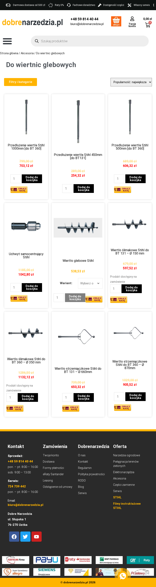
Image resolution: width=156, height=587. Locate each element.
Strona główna (9, 53)
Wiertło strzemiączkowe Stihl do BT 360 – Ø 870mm (129, 365)
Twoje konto (132, 25)
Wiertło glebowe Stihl (78, 261)
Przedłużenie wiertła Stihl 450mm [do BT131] (78, 156)
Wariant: (66, 283)
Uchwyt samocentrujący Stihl (26, 255)
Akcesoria (27, 53)
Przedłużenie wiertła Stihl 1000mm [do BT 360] (26, 146)
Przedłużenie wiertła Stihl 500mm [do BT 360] (130, 146)
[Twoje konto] (132, 18)
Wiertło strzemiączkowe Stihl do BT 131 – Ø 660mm (78, 370)
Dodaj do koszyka (32, 179)
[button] (7, 41)
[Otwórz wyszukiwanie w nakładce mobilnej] (90, 41)
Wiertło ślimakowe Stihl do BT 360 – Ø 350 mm (26, 360)
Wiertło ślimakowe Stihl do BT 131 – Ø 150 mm (130, 251)
